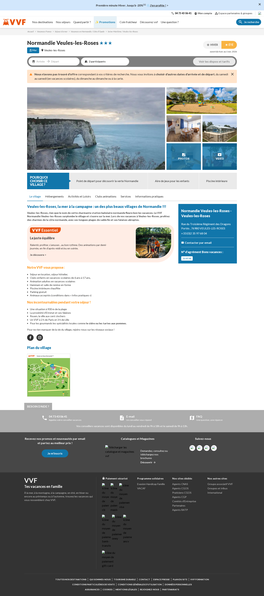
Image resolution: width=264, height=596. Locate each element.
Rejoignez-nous (149, 589)
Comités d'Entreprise (184, 501)
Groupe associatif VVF (220, 484)
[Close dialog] (260, 4)
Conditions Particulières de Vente (93, 584)
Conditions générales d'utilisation (140, 584)
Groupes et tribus (217, 488)
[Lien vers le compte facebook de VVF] (192, 448)
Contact (144, 579)
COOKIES (107, 589)
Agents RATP (180, 509)
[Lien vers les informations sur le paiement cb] (105, 497)
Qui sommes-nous (100, 579)
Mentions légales (126, 589)
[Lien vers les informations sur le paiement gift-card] (109, 559)
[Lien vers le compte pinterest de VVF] (207, 448)
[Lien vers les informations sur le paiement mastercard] (114, 497)
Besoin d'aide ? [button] (38, 406)
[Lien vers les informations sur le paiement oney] (117, 528)
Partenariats (170, 589)
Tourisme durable (125, 579)
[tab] (35, 196)
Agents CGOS (180, 488)
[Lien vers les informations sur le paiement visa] (124, 496)
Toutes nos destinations (70, 579)
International (214, 492)
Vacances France (44, 31)
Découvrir (146, 462)
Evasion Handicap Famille (151, 484)
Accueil (30, 31)
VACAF (141, 488)
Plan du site (180, 579)
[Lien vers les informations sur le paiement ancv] (127, 529)
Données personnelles (178, 584)
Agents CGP (179, 496)
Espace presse (161, 579)
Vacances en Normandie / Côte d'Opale (88, 31)
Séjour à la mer (61, 31)
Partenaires (178, 505)
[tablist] (132, 196)
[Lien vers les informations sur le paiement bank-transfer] (106, 531)
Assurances (92, 589)
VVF (159, 212)
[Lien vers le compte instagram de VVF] (199, 448)
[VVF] (14, 22)
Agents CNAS (180, 484)
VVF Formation (199, 579)
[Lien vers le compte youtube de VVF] (214, 448)
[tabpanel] (100, 301)
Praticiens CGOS (181, 492)
